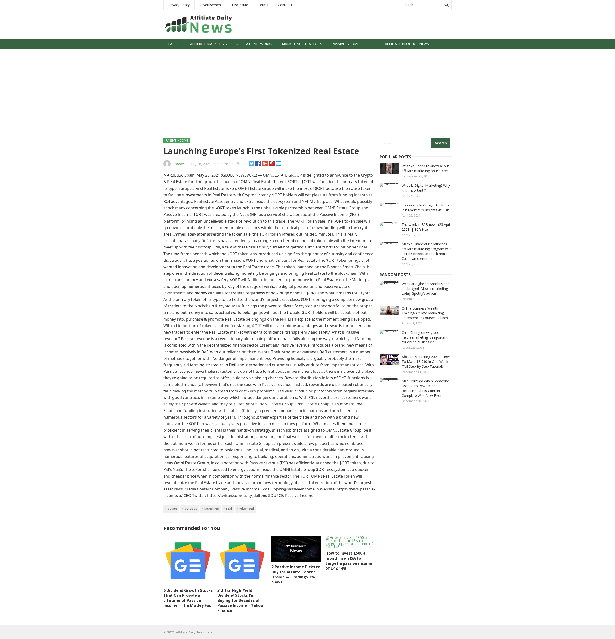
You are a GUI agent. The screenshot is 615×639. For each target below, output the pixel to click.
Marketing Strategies (302, 44)
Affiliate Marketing (208, 44)
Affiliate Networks (254, 44)
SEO (372, 44)
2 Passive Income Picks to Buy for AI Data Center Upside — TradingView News (295, 574)
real (229, 508)
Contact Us (286, 4)
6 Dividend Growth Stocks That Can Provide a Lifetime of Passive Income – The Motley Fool (188, 598)
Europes (190, 508)
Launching (211, 508)
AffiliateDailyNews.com (194, 632)
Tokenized (246, 508)
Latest (174, 44)
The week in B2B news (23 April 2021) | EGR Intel (426, 227)
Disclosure (240, 4)
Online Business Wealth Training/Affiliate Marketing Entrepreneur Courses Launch (425, 313)
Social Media (180, 54)
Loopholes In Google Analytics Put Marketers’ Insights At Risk (425, 207)
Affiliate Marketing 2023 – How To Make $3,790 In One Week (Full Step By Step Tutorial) (426, 361)
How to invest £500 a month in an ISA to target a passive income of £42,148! (349, 561)
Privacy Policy (179, 4)
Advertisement (210, 4)
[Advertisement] (307, 96)
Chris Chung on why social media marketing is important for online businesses (425, 337)
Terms (263, 4)
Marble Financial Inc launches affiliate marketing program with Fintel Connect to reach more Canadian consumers (427, 251)
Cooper (178, 163)
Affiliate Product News (407, 44)
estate (172, 508)
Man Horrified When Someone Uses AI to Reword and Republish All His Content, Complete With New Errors (425, 388)
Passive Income (345, 44)
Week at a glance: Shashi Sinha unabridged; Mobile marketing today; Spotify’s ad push (425, 288)
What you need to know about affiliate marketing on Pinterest (426, 168)
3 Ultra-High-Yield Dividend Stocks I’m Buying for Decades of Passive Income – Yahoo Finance (240, 600)
